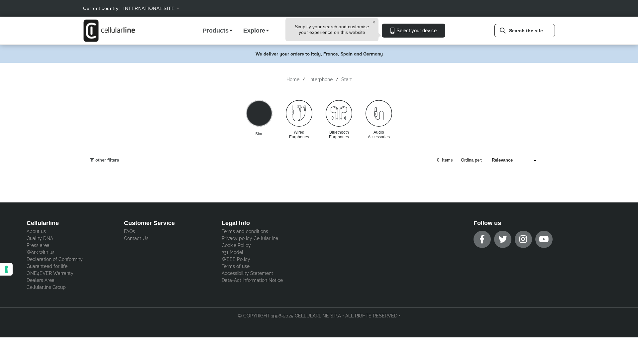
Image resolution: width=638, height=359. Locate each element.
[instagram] (523, 239)
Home (292, 79)
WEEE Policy (236, 259)
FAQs (129, 231)
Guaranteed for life (47, 266)
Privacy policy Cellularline (250, 238)
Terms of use (236, 266)
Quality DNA (40, 238)
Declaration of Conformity (55, 259)
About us (36, 231)
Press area (38, 245)
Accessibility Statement (247, 273)
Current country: (101, 8)
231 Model (232, 252)
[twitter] (502, 239)
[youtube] (544, 239)
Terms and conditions (245, 231)
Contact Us (136, 238)
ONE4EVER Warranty (50, 273)
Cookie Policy (236, 245)
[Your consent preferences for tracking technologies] (6, 269)
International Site (148, 8)
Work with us (40, 252)
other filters (106, 160)
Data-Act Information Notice (252, 280)
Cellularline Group (46, 287)
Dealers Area (40, 280)
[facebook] (482, 239)
